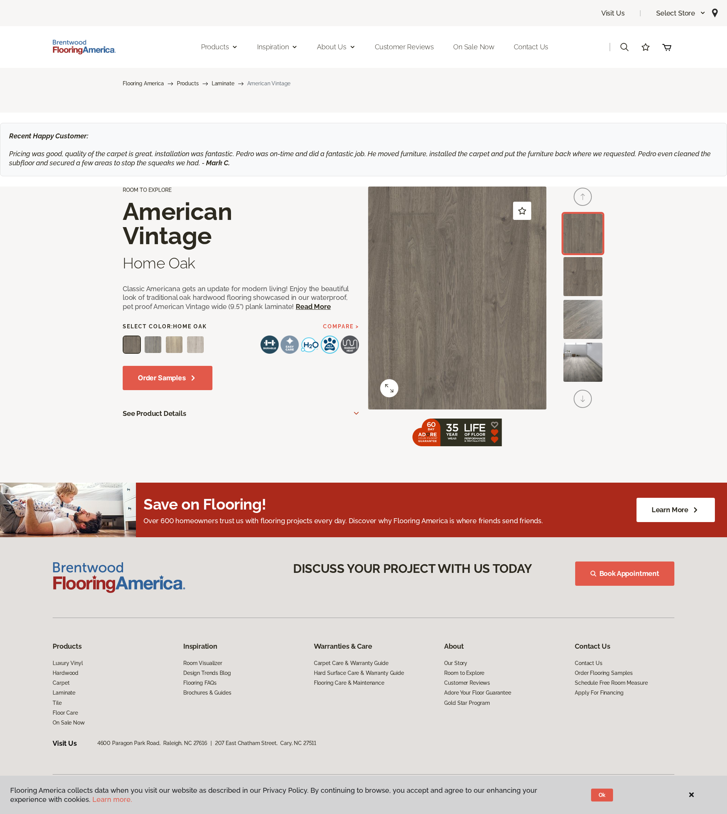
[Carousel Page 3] (583, 319)
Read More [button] (313, 307)
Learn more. (112, 799)
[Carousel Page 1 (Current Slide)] (583, 233)
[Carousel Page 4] (583, 362)
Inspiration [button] (273, 47)
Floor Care (65, 713)
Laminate (223, 83)
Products (188, 83)
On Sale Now (474, 47)
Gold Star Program (467, 703)
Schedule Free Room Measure (611, 683)
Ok (602, 795)
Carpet (61, 683)
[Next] (583, 399)
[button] (681, 13)
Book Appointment (629, 573)
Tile (57, 703)
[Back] (583, 197)
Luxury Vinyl (68, 663)
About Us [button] (331, 47)
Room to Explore (464, 673)
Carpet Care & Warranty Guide (351, 663)
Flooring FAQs (200, 683)
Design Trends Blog (207, 673)
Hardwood (65, 673)
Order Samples (162, 378)
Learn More (670, 510)
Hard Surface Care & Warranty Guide (359, 673)
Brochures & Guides (207, 693)
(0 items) (666, 47)
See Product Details (154, 413)
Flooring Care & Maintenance (349, 683)
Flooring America (143, 83)
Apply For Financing (599, 693)
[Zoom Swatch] (389, 388)
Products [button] (215, 47)
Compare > (341, 326)
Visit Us (613, 13)
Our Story (455, 663)
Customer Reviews (404, 47)
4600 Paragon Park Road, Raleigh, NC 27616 (152, 743)
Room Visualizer (202, 663)
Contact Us (531, 47)
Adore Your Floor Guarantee (477, 693)
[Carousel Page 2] (583, 276)
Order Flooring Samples (604, 673)
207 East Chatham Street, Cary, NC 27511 (265, 743)
